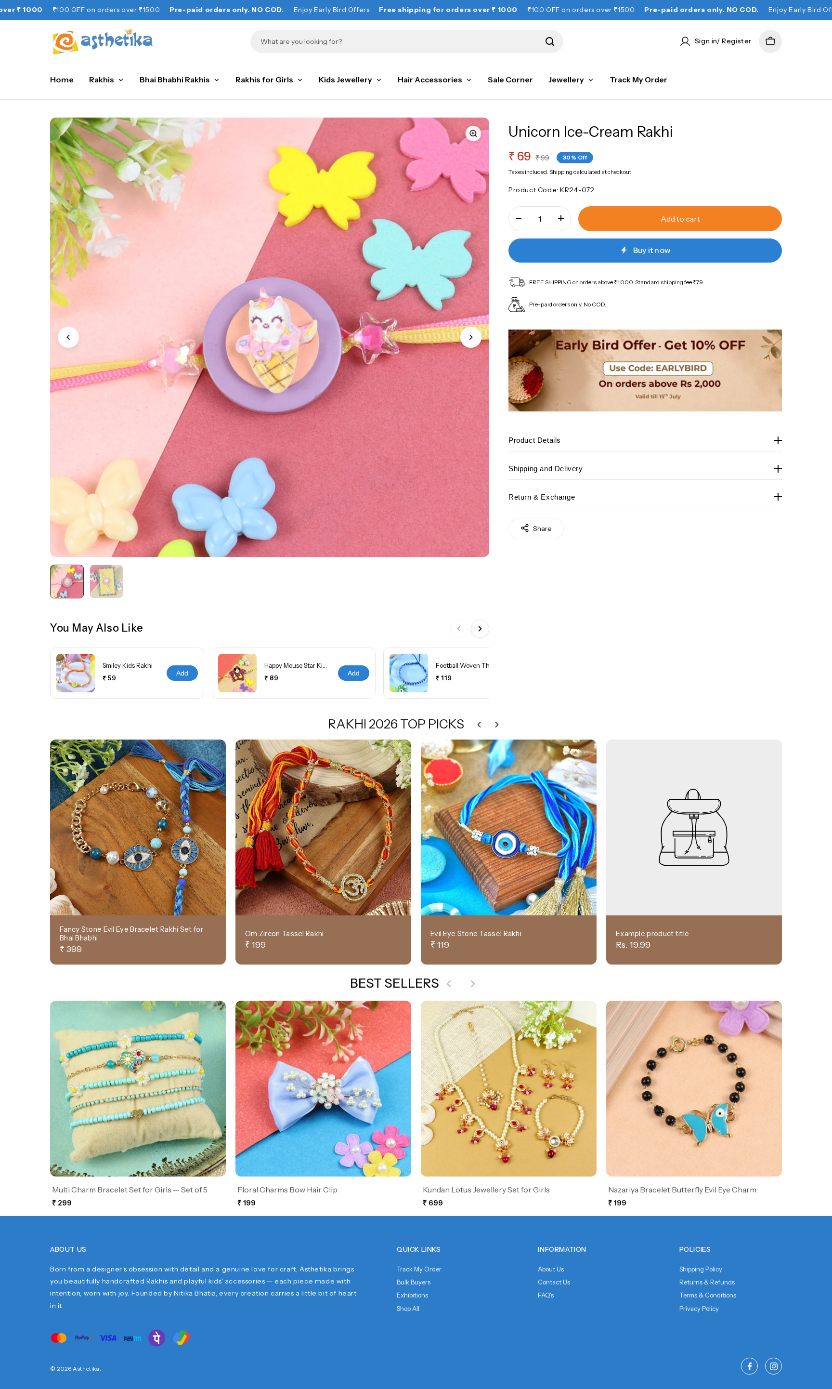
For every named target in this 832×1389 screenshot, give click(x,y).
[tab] (67, 581)
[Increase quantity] (561, 218)
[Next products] (472, 983)
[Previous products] (448, 983)
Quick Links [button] (419, 1249)
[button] (770, 41)
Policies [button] (695, 1249)
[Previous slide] (68, 337)
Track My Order (419, 1269)
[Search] (550, 41)
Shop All (408, 1308)
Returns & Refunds (707, 1282)
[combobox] (399, 41)
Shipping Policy (700, 1269)
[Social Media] (749, 1366)
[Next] (480, 629)
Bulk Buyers (413, 1282)
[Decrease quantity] (518, 218)
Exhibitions (412, 1295)
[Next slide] (470, 337)
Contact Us (554, 1282)
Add (182, 673)
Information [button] (562, 1249)
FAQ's (546, 1295)
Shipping (560, 171)
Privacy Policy (699, 1308)
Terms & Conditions (707, 1295)
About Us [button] (68, 1249)
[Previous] (459, 629)
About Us (551, 1269)
